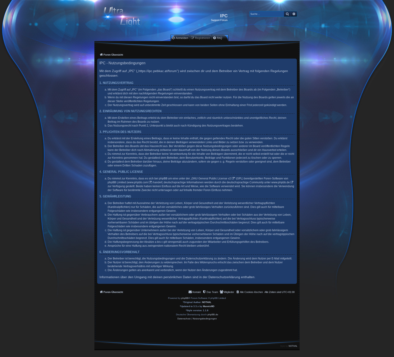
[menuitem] (179, 38)
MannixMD (208, 306)
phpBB (185, 298)
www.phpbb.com (137, 182)
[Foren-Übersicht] (126, 17)
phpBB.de (212, 314)
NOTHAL (206, 302)
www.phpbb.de (280, 182)
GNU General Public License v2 (211, 178)
